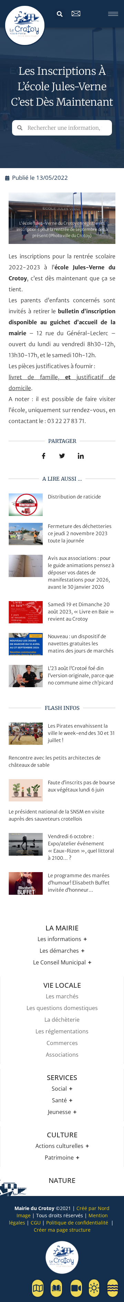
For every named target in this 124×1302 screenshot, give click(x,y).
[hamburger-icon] (113, 14)
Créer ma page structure (62, 1230)
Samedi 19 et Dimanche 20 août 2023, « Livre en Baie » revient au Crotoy (81, 611)
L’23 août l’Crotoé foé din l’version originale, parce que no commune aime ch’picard (81, 675)
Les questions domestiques (62, 1008)
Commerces (62, 1043)
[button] (60, 14)
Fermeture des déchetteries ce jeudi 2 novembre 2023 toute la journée (80, 533)
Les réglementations (62, 1031)
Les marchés (62, 996)
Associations (62, 1054)
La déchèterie (62, 1019)
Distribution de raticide (74, 497)
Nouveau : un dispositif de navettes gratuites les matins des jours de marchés (81, 643)
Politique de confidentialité (77, 1222)
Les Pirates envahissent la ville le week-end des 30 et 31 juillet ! (81, 733)
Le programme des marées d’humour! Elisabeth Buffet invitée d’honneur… (79, 882)
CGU (36, 1222)
